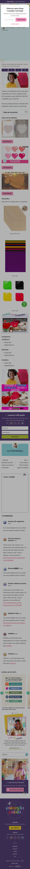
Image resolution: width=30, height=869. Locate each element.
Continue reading (15, 23)
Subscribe (21, 19)
